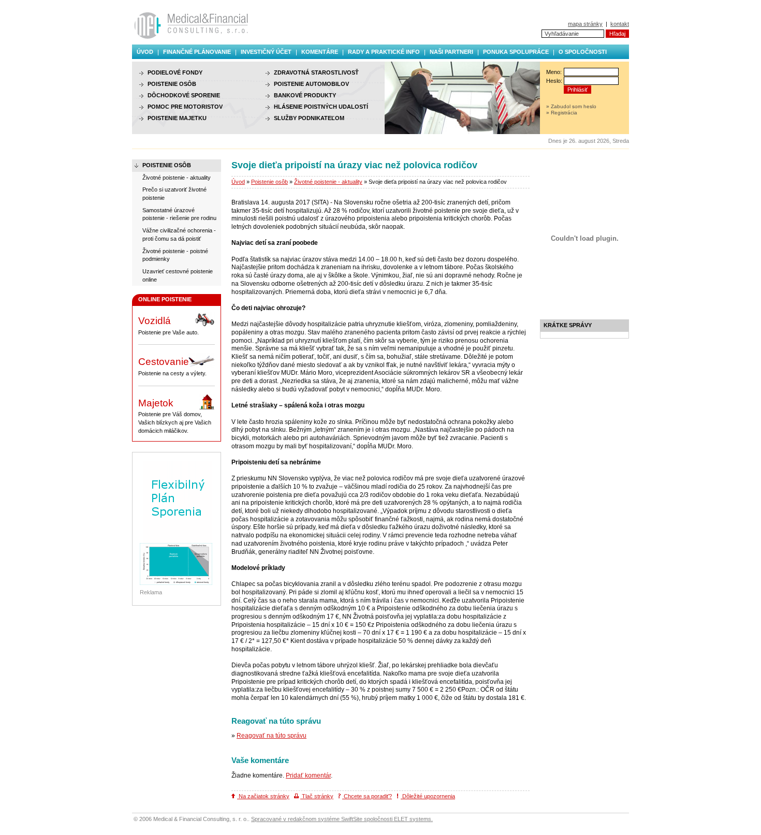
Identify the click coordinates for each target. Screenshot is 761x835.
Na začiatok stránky (263, 796)
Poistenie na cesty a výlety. (172, 366)
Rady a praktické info (384, 52)
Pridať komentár (308, 775)
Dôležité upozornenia (428, 796)
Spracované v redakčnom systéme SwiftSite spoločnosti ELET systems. (342, 819)
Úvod (145, 52)
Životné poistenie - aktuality (328, 182)
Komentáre (319, 52)
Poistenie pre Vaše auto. (168, 325)
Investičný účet (266, 52)
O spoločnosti (583, 52)
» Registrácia (561, 112)
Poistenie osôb (269, 182)
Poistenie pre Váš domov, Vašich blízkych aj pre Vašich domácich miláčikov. (174, 416)
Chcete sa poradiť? (367, 796)
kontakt (619, 24)
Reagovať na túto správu (271, 735)
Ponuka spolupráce (516, 52)
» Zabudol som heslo (571, 106)
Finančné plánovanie (197, 52)
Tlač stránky (316, 796)
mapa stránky (585, 24)
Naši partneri (451, 52)
